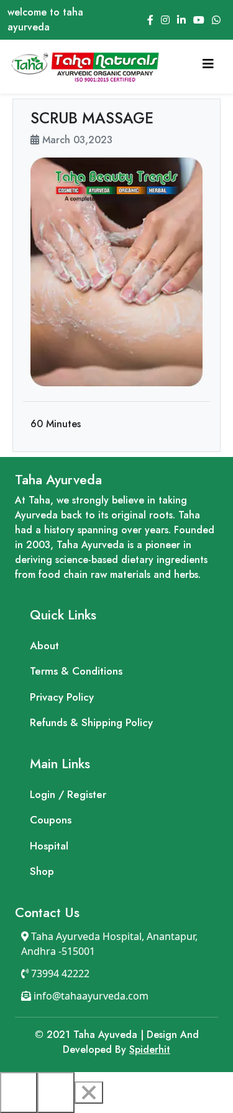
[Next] (56, 1092)
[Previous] (18, 1092)
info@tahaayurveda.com (89, 996)
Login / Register (68, 794)
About (44, 645)
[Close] (89, 1092)
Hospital (49, 845)
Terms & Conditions (76, 670)
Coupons (50, 819)
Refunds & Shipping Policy (91, 722)
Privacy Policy (62, 697)
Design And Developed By (117, 1042)
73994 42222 (59, 973)
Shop (42, 871)
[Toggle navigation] (208, 67)
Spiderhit (149, 1049)
